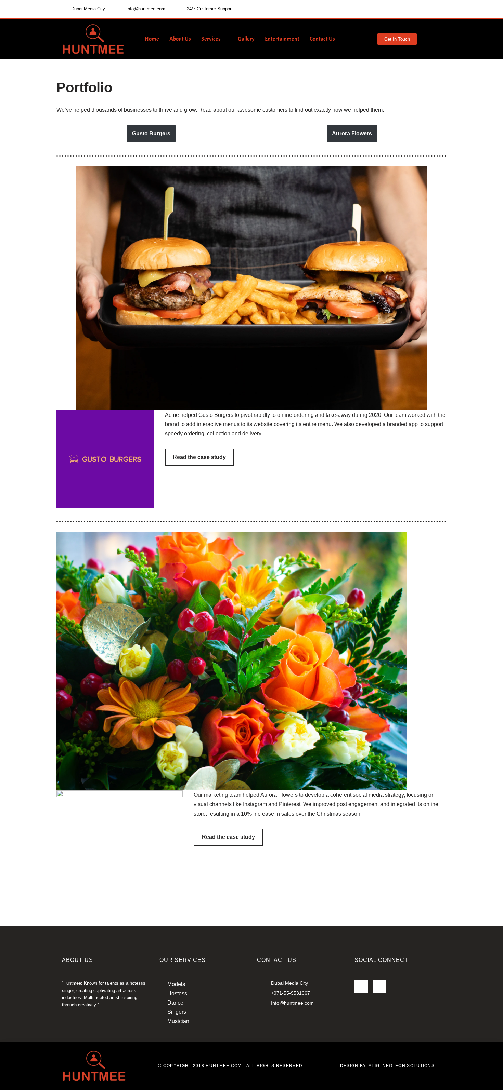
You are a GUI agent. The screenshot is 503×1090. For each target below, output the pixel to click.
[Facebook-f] (361, 986)
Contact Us (322, 38)
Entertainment (282, 38)
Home (152, 38)
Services (211, 38)
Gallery (246, 38)
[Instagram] (379, 986)
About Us (180, 38)
